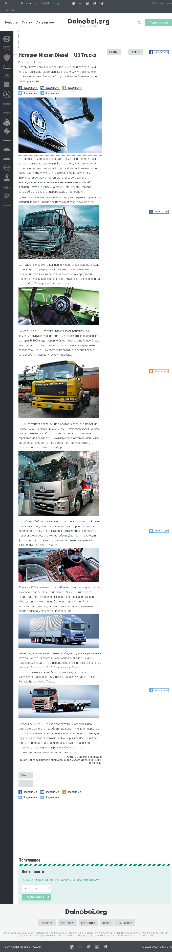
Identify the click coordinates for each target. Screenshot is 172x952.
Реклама (25, 3)
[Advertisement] (60, 825)
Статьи (27, 22)
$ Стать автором (162, 3)
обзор (106, 922)
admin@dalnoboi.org (48, 3)
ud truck (26, 783)
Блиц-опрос (124, 922)
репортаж (47, 922)
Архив (37, 946)
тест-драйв (67, 922)
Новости (11, 22)
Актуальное (45, 22)
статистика (88, 922)
